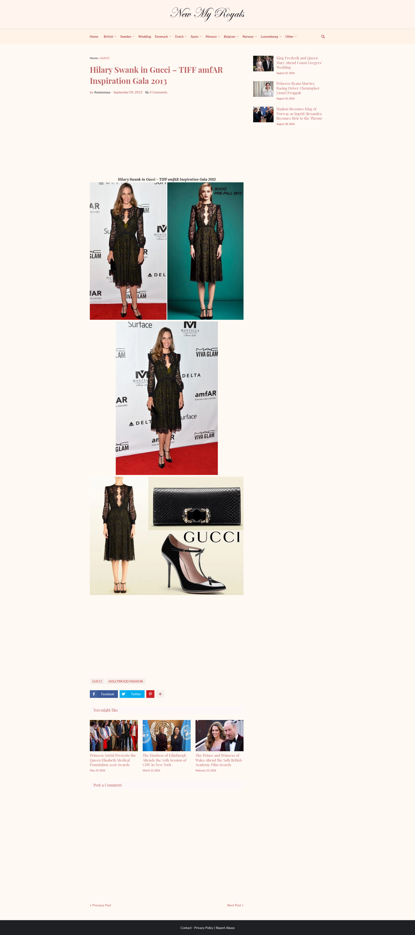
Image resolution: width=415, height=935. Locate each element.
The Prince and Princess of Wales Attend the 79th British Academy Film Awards (218, 760)
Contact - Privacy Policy (197, 928)
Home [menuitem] (94, 36)
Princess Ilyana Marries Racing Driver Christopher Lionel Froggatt (298, 88)
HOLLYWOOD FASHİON (126, 681)
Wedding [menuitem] (144, 36)
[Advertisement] (167, 135)
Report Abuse (225, 928)
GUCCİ (104, 58)
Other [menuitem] (289, 36)
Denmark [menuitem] (161, 36)
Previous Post (101, 905)
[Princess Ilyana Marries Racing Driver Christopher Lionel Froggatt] (263, 89)
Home (94, 58)
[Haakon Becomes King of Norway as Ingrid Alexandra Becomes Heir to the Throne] (263, 114)
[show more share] (160, 694)
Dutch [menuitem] (179, 36)
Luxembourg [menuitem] (269, 36)
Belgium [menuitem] (229, 36)
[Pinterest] (150, 694)
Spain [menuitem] (194, 36)
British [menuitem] (108, 36)
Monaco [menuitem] (211, 36)
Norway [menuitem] (248, 36)
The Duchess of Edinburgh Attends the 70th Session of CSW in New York (164, 760)
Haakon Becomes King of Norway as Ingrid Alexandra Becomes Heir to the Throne (299, 113)
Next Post (234, 905)
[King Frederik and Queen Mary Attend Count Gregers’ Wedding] (263, 63)
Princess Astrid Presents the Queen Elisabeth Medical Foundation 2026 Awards (113, 760)
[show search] (320, 36)
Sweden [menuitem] (125, 36)
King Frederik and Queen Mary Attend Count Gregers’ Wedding (299, 62)
